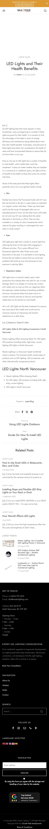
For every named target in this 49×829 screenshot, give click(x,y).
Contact (5, 694)
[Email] (24, 728)
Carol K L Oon (23, 322)
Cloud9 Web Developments (32, 823)
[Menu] (3, 11)
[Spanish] (16, 743)
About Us (6, 680)
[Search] (45, 10)
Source (11, 322)
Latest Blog (24, 57)
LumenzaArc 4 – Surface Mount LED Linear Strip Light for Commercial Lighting (31, 565)
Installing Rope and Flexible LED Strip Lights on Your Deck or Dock (21, 491)
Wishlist (5, 685)
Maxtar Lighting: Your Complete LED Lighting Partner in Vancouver (31, 541)
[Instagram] (18, 728)
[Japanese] (13, 743)
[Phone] (30, 728)
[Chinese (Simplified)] (3, 743)
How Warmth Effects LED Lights (18, 516)
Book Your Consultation (24, 5)
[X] (26, 411)
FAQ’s (4, 690)
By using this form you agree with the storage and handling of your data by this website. (24, 782)
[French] (10, 743)
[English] (7, 743)
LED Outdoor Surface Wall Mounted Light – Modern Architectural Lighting (28, 552)
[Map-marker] (36, 728)
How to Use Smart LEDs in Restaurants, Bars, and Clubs (22, 464)
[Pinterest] (31, 411)
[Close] (47, 3)
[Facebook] (22, 411)
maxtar (19, 75)
